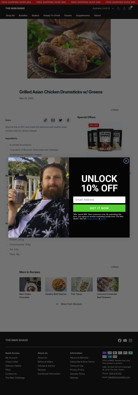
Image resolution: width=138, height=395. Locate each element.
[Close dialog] (126, 161)
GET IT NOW (99, 208)
